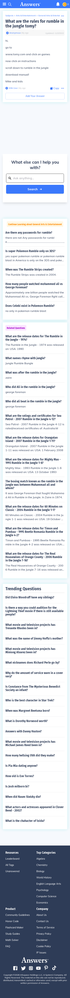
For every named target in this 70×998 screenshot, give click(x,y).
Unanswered (12, 871)
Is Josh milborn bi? (17, 786)
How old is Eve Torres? (19, 776)
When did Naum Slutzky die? (23, 797)
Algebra (40, 858)
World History (43, 877)
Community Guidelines (17, 915)
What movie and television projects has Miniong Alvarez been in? (30, 650)
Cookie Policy (43, 946)
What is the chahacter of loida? (25, 821)
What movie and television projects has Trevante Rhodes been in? (30, 626)
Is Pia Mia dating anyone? (21, 766)
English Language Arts (48, 883)
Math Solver (12, 940)
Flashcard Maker (14, 927)
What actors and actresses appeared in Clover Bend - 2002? (34, 808)
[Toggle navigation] (4, 4)
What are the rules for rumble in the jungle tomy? (34, 24)
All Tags (9, 865)
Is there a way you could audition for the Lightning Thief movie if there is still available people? (34, 611)
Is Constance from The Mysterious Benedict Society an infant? (32, 688)
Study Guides (12, 933)
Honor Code (12, 921)
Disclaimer (42, 940)
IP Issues (41, 952)
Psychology (42, 890)
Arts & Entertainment (26, 15)
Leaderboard (12, 858)
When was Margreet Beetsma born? (27, 711)
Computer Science (46, 896)
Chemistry (41, 865)
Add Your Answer (35, 96)
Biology (40, 871)
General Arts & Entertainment (52, 15)
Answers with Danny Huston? (23, 731)
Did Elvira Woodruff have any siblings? (29, 597)
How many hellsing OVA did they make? (30, 755)
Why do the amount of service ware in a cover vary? (34, 674)
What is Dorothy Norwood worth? (26, 721)
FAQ (7, 946)
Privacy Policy (43, 933)
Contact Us (42, 921)
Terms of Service (45, 927)
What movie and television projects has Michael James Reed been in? (30, 743)
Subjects (9, 15)
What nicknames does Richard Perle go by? (32, 662)
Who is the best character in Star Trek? (29, 700)
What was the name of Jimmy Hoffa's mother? (34, 638)
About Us (41, 915)
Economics (42, 902)
